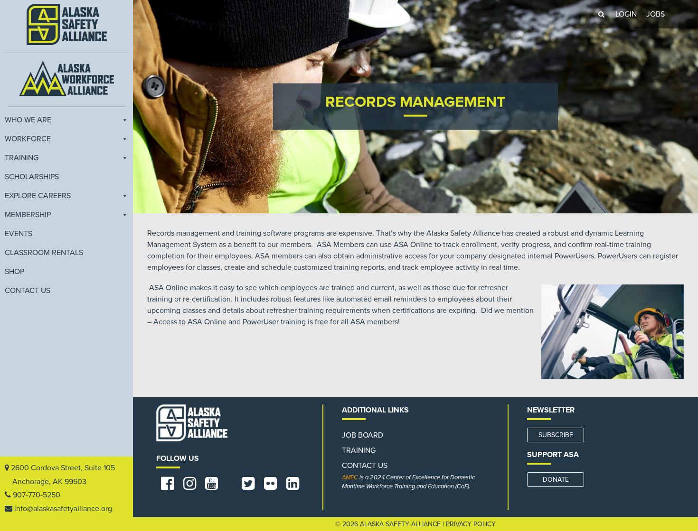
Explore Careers (38, 196)
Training (21, 158)
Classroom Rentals (44, 252)
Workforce (28, 139)
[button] (601, 14)
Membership (28, 215)
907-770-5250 (36, 495)
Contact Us (27, 290)
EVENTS (18, 233)
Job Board (362, 435)
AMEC (350, 477)
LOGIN (626, 14)
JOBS (655, 14)
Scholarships (32, 177)
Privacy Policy (471, 524)
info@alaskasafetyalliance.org (63, 508)
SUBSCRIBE (555, 435)
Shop (14, 271)
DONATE (556, 480)
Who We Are (28, 120)
